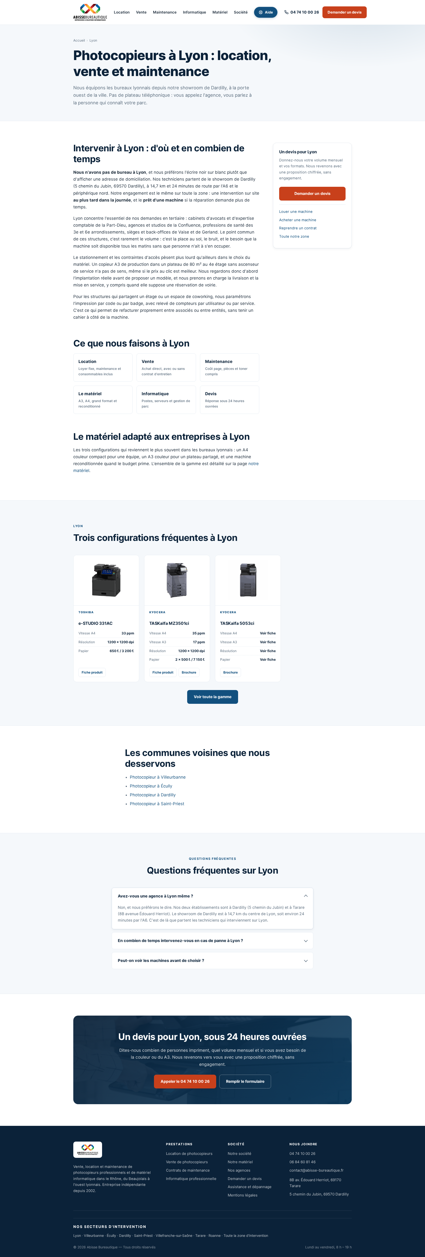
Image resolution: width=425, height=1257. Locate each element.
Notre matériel (240, 1162)
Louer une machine (296, 211)
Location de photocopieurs (189, 1153)
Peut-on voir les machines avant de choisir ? (161, 960)
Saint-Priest (143, 1235)
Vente (141, 12)
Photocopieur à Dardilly (153, 794)
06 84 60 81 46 (302, 1162)
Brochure (189, 672)
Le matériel (97, 399)
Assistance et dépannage (250, 1186)
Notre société (239, 1153)
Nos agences (239, 1170)
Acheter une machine (297, 220)
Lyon (77, 1235)
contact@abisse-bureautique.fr (316, 1170)
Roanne (215, 1235)
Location (122, 12)
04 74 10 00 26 (302, 1153)
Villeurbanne (94, 1235)
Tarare (200, 1235)
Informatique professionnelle (191, 1178)
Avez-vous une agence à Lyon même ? (155, 896)
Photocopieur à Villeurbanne (158, 777)
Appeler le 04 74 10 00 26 (185, 1081)
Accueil (79, 40)
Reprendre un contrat (298, 228)
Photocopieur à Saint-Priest (157, 803)
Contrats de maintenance (188, 1170)
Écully (111, 1235)
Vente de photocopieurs (187, 1162)
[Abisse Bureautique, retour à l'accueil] (90, 12)
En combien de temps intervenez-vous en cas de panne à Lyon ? (180, 940)
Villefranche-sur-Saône (174, 1235)
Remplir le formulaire (245, 1081)
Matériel (220, 12)
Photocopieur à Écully (151, 786)
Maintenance (165, 12)
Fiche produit (92, 672)
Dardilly (125, 1235)
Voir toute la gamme (212, 696)
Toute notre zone (294, 236)
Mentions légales (243, 1195)
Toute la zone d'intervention (246, 1235)
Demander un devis (345, 12)
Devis (224, 399)
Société (241, 12)
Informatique (194, 12)
